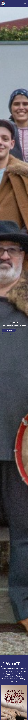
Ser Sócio (9, 330)
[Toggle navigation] (25, 3)
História (9, 334)
